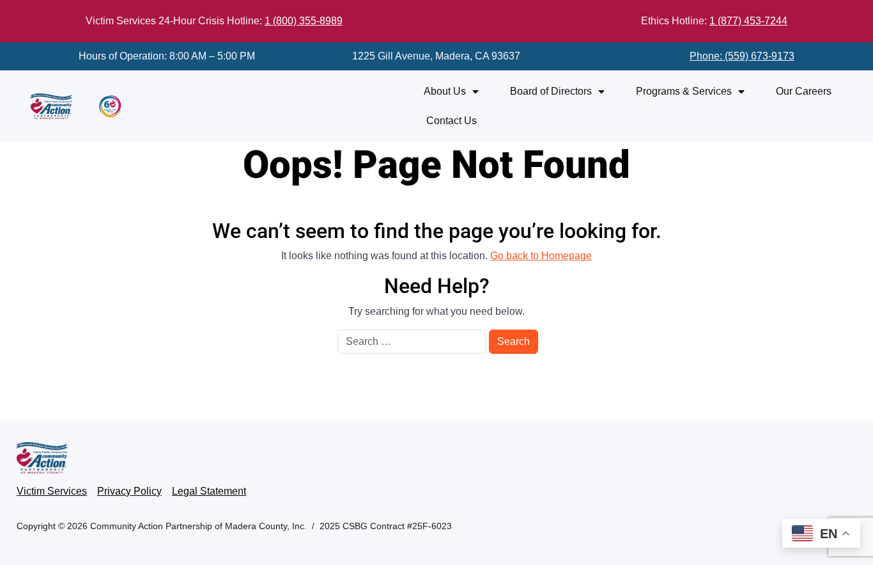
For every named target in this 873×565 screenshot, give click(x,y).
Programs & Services (684, 91)
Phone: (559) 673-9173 (742, 56)
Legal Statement (209, 491)
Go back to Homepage (541, 255)
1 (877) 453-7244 (748, 20)
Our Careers (803, 91)
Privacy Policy (129, 491)
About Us (445, 91)
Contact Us (451, 120)
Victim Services (52, 491)
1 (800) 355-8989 (304, 20)
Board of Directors (551, 91)
